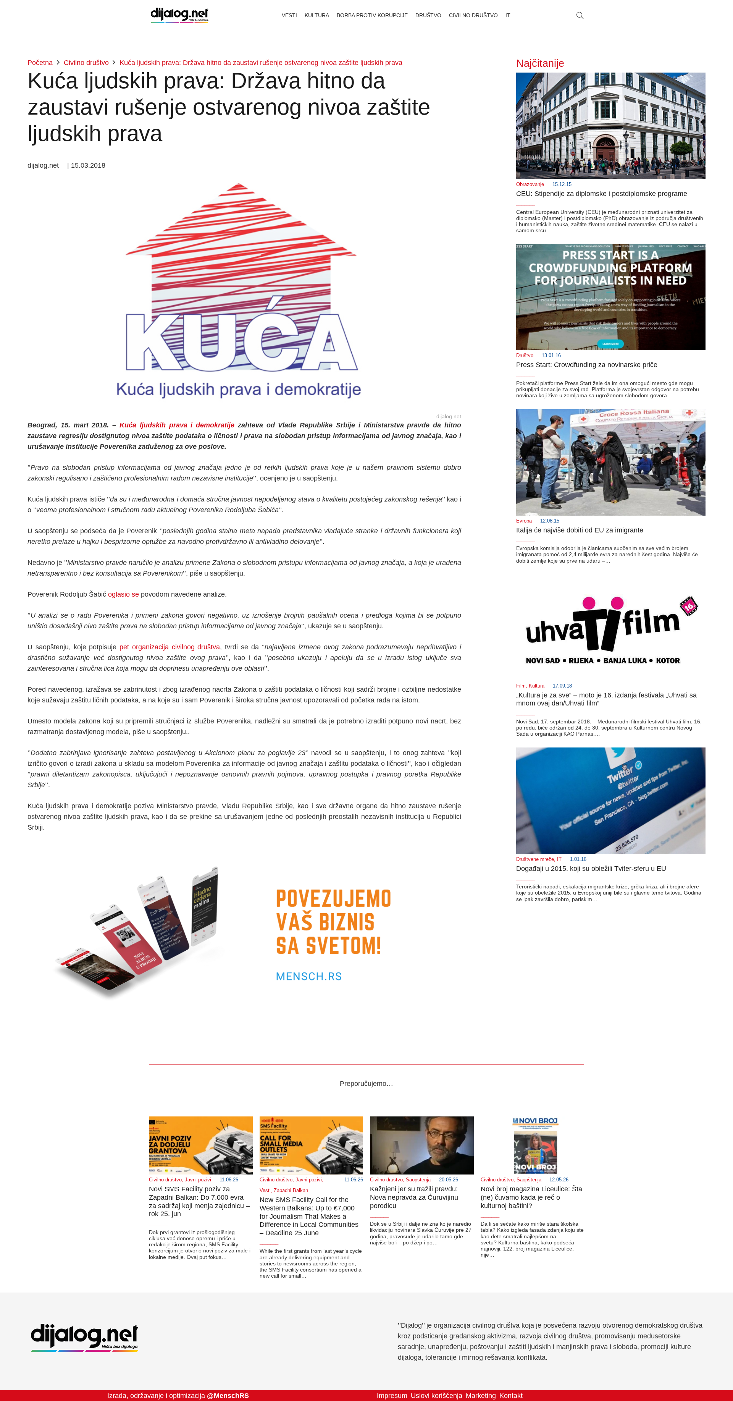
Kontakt (511, 1395)
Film (521, 686)
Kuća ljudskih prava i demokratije (176, 425)
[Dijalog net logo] (179, 15)
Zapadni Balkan (291, 1190)
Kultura (536, 686)
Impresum (392, 1395)
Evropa (524, 521)
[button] (580, 15)
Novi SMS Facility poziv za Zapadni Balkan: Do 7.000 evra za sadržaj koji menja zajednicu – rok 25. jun (199, 1201)
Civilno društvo (165, 1180)
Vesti (265, 1190)
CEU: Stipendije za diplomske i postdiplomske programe (601, 193)
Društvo (524, 355)
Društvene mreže (535, 859)
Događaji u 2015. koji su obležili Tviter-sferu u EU (591, 868)
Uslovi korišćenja (436, 1395)
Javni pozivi (198, 1180)
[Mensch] (244, 848)
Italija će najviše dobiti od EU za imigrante (579, 530)
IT (559, 859)
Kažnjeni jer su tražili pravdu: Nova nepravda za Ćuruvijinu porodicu (414, 1197)
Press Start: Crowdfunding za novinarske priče (586, 365)
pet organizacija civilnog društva (169, 647)
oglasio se (123, 594)
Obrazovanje (530, 184)
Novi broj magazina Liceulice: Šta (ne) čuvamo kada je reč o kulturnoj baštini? (531, 1197)
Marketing (481, 1395)
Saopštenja (418, 1180)
